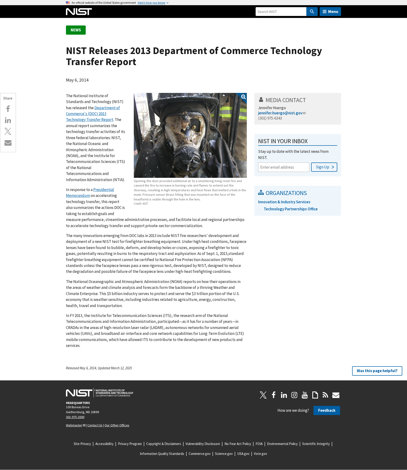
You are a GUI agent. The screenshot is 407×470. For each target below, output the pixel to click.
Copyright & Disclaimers (163, 443)
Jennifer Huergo (272, 107)
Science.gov (224, 453)
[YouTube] (305, 395)
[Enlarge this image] (190, 135)
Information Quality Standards (162, 453)
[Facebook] (8, 109)
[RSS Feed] (325, 395)
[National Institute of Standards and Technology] (99, 392)
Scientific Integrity (316, 443)
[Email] (8, 142)
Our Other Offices (117, 425)
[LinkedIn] (284, 395)
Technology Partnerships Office (291, 209)
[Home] (79, 11)
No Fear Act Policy (237, 443)
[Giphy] (315, 395)
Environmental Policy (282, 443)
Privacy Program (130, 443)
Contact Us (94, 425)
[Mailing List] (336, 395)
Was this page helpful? (377, 370)
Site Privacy (82, 443)
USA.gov (243, 453)
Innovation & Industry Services (284, 201)
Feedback (326, 410)
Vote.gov (260, 453)
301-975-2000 (75, 417)
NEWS (76, 30)
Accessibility (104, 443)
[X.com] (8, 131)
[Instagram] (294, 395)
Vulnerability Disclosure (203, 443)
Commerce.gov (200, 453)
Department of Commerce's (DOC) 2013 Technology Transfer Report (93, 113)
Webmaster (74, 425)
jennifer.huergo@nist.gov (280, 113)
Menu (333, 11)
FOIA (259, 443)
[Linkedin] (8, 120)
